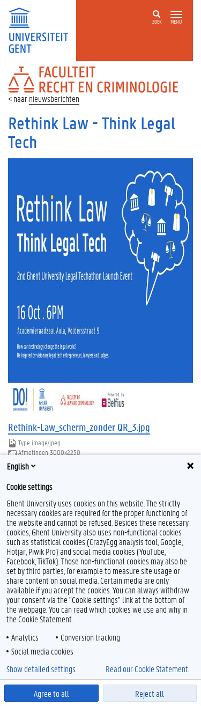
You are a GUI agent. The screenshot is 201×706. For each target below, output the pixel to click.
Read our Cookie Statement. (147, 669)
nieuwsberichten (54, 98)
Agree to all (51, 693)
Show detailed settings (41, 669)
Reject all (149, 693)
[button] (176, 14)
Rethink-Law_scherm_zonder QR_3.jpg (79, 427)
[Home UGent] (42, 29)
